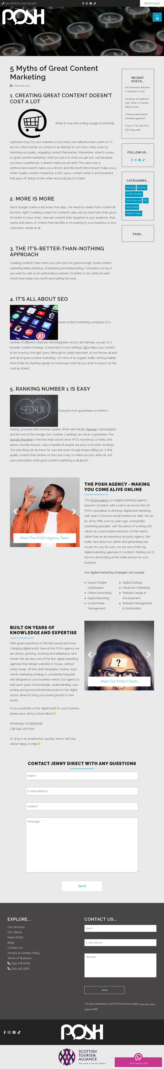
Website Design (133, 213)
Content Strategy (134, 194)
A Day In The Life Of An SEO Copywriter (137, 127)
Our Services (16, 927)
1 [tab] (40, 543)
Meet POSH (16, 937)
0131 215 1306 (29, 3)
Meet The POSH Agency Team (44, 538)
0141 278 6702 (12, 3)
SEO (86, 347)
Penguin (91, 429)
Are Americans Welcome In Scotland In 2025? (137, 89)
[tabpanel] (45, 512)
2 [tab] (44, 543)
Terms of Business (20, 958)
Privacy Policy (144, 1004)
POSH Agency (99, 500)
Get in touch (152, 3)
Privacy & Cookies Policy (24, 953)
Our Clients (15, 932)
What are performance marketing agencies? (136, 116)
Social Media (132, 207)
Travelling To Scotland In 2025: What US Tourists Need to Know (137, 103)
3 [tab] (49, 543)
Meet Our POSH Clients (119, 681)
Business (142, 187)
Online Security (133, 200)
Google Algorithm (21, 439)
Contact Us (15, 947)
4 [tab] (126, 687)
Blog (11, 942)
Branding (130, 187)
